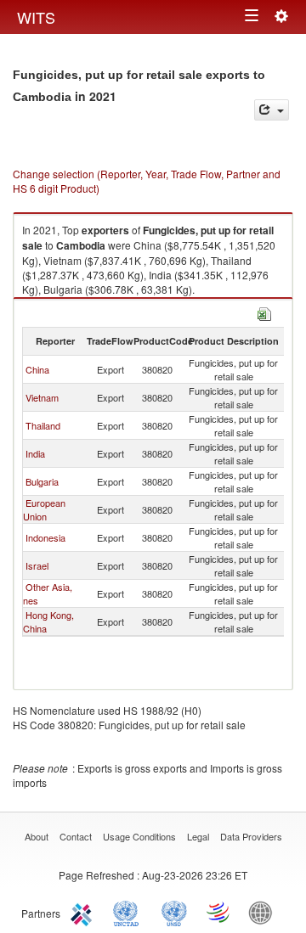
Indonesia (45, 537)
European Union (44, 509)
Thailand (43, 425)
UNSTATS (174, 912)
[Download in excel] (264, 312)
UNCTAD (129, 912)
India (35, 453)
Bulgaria (42, 481)
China (37, 369)
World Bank (264, 912)
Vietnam (42, 397)
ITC (84, 912)
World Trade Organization (219, 912)
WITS (36, 17)
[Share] (271, 110)
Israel (37, 565)
